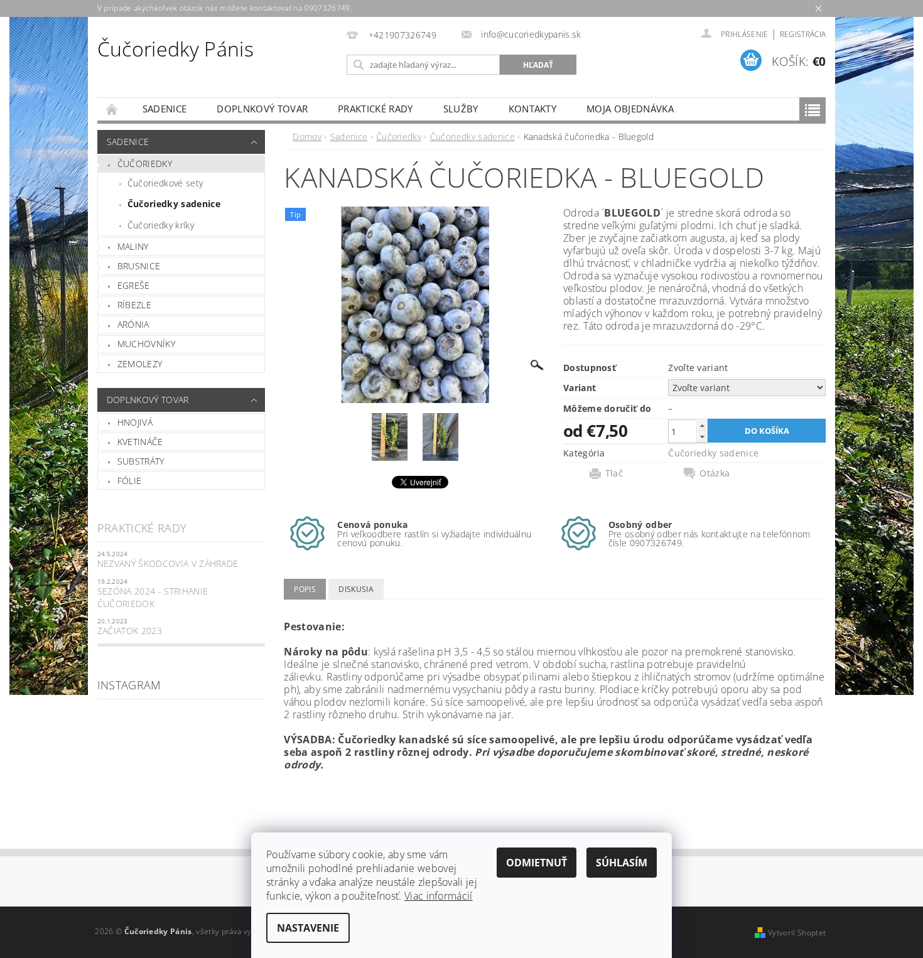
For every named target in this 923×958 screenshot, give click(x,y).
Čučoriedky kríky (160, 225)
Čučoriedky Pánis (175, 48)
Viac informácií (438, 896)
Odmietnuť (536, 862)
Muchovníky (146, 344)
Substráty (141, 461)
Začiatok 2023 (129, 631)
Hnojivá (135, 422)
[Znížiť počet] (702, 437)
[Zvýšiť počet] (702, 425)
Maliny (133, 246)
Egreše (133, 285)
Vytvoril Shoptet (797, 932)
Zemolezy (140, 364)
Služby (460, 108)
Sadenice (165, 108)
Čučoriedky (144, 164)
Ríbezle (134, 305)
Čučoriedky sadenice (173, 204)
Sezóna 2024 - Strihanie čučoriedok (152, 597)
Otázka (714, 473)
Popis (305, 589)
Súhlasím (621, 862)
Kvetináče (140, 442)
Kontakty (533, 108)
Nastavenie (308, 928)
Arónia (133, 324)
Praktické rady (375, 108)
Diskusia (356, 589)
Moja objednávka (630, 108)
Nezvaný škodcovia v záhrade (168, 563)
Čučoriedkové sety (165, 183)
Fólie (129, 481)
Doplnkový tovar (262, 108)
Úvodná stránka (112, 109)
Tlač (614, 473)
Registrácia (803, 34)
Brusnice (139, 266)
